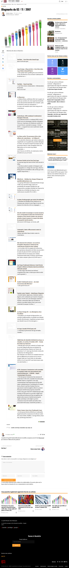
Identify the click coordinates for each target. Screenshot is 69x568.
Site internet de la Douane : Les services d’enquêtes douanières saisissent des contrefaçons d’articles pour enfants (28, 244)
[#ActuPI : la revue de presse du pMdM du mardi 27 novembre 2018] (43, 499)
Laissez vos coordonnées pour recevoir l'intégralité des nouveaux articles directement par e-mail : (58, 159)
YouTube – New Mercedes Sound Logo (28, 59)
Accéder (57, 140)
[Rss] (67, 562)
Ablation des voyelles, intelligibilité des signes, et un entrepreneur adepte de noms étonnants (61, 48)
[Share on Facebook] (3, 55)
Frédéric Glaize (9, 13)
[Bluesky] (63, 71)
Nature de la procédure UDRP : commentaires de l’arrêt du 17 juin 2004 (25, 507)
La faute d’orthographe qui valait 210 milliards (30, 199)
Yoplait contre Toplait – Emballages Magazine (30, 293)
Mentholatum (58, 31)
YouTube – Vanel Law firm (24, 84)
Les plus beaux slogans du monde (54, 89)
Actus (4, 6)
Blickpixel (7, 46)
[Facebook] (40, 435)
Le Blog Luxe (21, 97)
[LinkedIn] (44, 435)
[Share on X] (3, 58)
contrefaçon (17, 427)
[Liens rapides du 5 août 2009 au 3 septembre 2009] (60, 499)
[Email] (3, 65)
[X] (42, 435)
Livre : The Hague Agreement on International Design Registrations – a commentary (61, 39)
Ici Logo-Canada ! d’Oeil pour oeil (26, 328)
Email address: (23, 539)
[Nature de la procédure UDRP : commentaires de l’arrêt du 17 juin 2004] (26, 499)
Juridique (57, 28)
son (31, 427)
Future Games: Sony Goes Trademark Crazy (29, 410)
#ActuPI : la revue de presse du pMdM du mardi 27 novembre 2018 (43, 506)
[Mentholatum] (50, 33)
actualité (12, 427)
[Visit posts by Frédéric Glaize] (3, 14)
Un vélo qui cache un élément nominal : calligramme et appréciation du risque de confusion (61, 25)
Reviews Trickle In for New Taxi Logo (28, 160)
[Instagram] (52, 71)
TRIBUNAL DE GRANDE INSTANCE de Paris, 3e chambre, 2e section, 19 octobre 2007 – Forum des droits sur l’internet (30, 341)
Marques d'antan (59, 33)
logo (26, 427)
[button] (2, 1)
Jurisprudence (22, 427)
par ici (3, 556)
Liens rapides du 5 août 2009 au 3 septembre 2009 (59, 506)
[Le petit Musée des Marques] (13, 1)
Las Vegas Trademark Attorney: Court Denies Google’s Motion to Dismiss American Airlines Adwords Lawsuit (30, 266)
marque (29, 427)
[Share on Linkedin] (3, 62)
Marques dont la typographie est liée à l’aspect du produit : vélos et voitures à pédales (56, 101)
